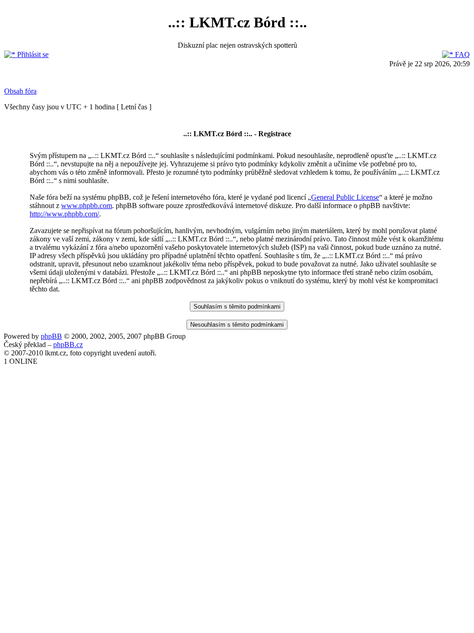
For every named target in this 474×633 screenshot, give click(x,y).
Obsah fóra (20, 91)
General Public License (345, 197)
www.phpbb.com (86, 205)
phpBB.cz (68, 344)
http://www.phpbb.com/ (64, 214)
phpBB (51, 336)
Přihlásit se (32, 54)
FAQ (461, 54)
